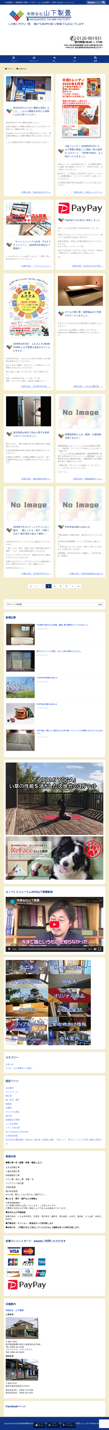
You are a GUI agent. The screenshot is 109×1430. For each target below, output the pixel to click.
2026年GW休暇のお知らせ (47, 678)
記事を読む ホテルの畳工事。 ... (88, 386)
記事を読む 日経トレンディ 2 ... (88, 192)
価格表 (9, 1104)
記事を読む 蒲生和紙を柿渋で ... (36, 479)
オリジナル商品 (13, 1112)
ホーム (10, 68)
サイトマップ (12, 1092)
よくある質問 (44, 2)
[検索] (103, 2)
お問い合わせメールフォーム (63, 2)
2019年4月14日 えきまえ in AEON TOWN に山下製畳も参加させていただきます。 (31, 347)
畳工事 (9, 1096)
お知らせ (10, 1064)
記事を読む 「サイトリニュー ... (36, 265)
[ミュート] (95, 948)
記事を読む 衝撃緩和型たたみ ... (88, 479)
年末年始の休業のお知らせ (47, 704)
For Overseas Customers (17, 1131)
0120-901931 (26, 1349)
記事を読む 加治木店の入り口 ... (36, 192)
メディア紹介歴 (13, 1127)
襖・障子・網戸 (13, 1100)
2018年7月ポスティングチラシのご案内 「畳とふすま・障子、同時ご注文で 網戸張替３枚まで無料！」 (31, 530)
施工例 (9, 1116)
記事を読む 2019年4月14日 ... (36, 386)
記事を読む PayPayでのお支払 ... (87, 265)
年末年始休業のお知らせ (77, 526)
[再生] (9, 948)
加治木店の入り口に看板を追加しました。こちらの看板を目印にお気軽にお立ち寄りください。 (31, 111)
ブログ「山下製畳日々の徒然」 (19, 1068)
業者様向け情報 (22, 2)
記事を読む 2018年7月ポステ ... (36, 573)
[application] (54, 924)
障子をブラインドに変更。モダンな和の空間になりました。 (60, 651)
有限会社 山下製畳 (15, 1310)
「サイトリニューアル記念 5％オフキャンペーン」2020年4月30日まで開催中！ (32, 245)
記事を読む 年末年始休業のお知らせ (86, 573)
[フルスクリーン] (99, 948)
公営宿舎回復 (12, 1135)
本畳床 (9, 1108)
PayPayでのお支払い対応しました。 (83, 220)
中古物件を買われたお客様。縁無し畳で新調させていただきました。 (63, 625)
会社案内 (9, 2)
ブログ (33, 2)
